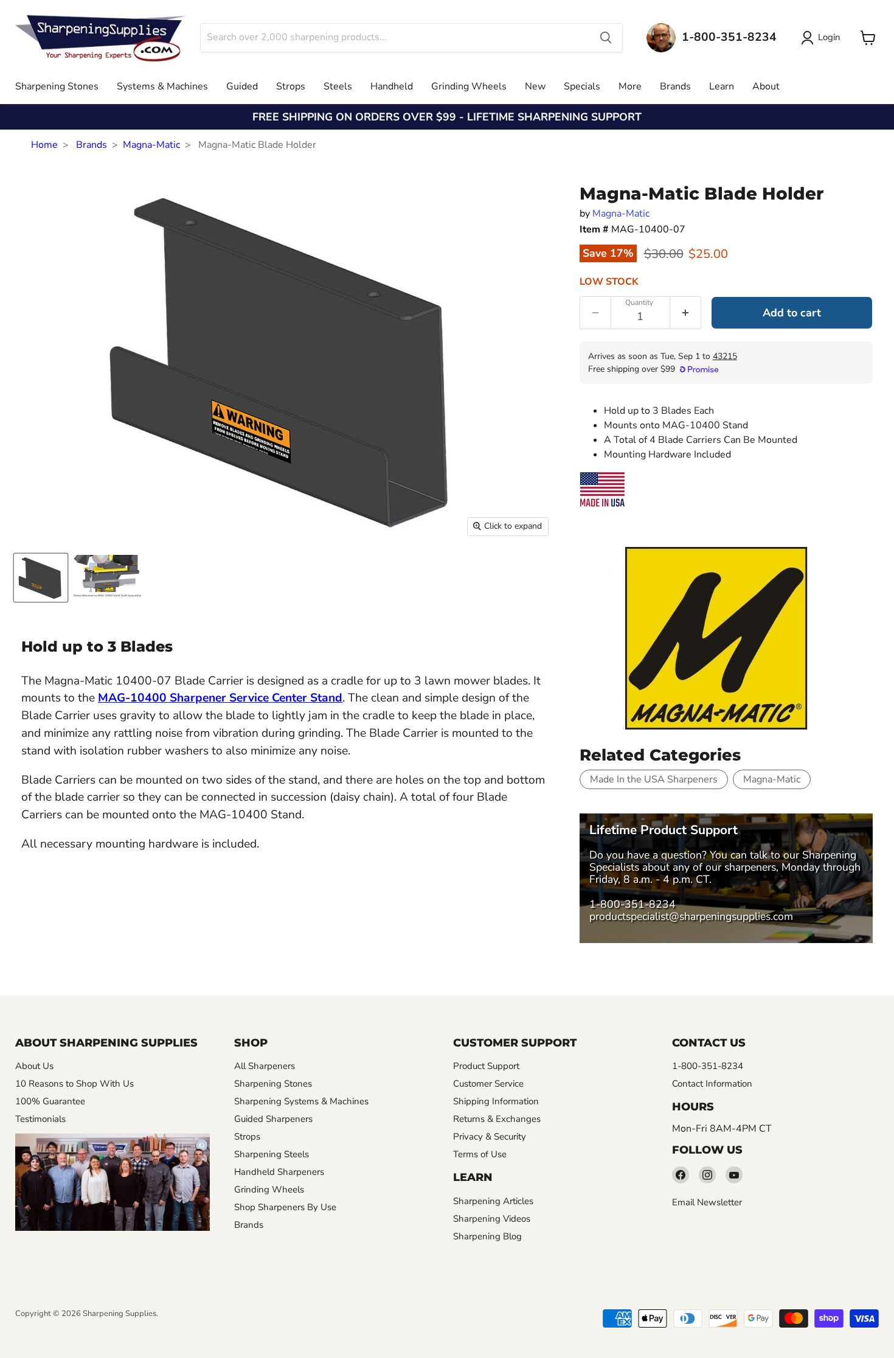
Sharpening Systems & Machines (301, 1101)
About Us (34, 1066)
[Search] (605, 38)
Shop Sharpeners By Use (285, 1207)
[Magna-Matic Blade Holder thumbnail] (41, 578)
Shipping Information (496, 1101)
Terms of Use (480, 1154)
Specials (582, 86)
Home (44, 144)
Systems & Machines (162, 86)
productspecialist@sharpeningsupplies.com (691, 916)
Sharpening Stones (57, 86)
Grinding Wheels (469, 86)
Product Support (486, 1066)
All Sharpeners (264, 1066)
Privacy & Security (489, 1136)
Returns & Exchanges (497, 1119)
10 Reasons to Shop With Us (74, 1084)
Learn (721, 86)
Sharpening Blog (487, 1236)
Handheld (391, 86)
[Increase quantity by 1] (685, 312)
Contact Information (712, 1084)
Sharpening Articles (493, 1201)
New (535, 86)
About (766, 86)
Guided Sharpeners (273, 1119)
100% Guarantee (50, 1101)
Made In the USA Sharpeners (654, 779)
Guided (242, 86)
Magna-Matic (151, 144)
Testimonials (40, 1119)
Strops (290, 86)
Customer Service (488, 1084)
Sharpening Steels (271, 1154)
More (630, 86)
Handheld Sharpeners (279, 1172)
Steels (338, 86)
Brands (675, 86)
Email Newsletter (707, 1202)
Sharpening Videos (491, 1219)
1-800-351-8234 (632, 904)
